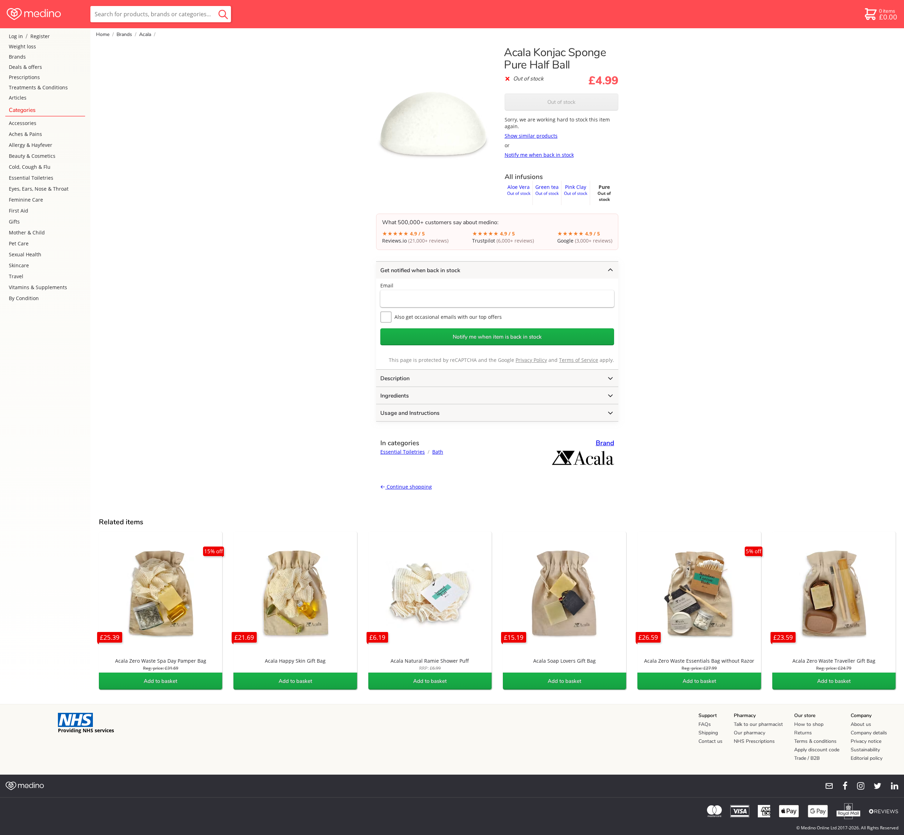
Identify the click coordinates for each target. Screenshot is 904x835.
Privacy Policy (531, 360)
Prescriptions (24, 77)
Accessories (22, 123)
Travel (16, 276)
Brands (17, 56)
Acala (145, 34)
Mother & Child (27, 232)
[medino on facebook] (840, 786)
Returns (803, 732)
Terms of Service (578, 360)
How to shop (808, 724)
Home (102, 34)
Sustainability (865, 749)
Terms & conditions (815, 741)
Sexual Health (25, 254)
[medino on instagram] (857, 786)
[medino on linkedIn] (891, 786)
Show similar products (531, 135)
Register (40, 36)
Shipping (708, 732)
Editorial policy (866, 758)
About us (861, 724)
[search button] (223, 14)
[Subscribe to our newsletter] (826, 786)
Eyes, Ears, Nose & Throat (39, 188)
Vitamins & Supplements (38, 287)
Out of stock (561, 102)
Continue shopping (408, 486)
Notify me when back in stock (539, 154)
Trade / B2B (807, 758)
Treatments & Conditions (38, 87)
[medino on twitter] (874, 786)
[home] (45, 14)
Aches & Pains (25, 134)
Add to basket (160, 681)
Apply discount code (816, 749)
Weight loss (22, 46)
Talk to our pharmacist (758, 724)
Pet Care (19, 243)
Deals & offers (25, 67)
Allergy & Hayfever (30, 145)
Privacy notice (866, 741)
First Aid (18, 210)
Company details (869, 732)
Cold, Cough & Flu (29, 166)
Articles (17, 97)
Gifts (14, 221)
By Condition (24, 298)
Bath (437, 451)
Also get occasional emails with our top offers (448, 317)
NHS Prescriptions (754, 741)
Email (386, 285)
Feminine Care (26, 199)
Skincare (19, 265)
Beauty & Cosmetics (32, 156)
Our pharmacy (749, 732)
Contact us (710, 741)
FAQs (704, 724)
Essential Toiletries (31, 177)
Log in (16, 36)
